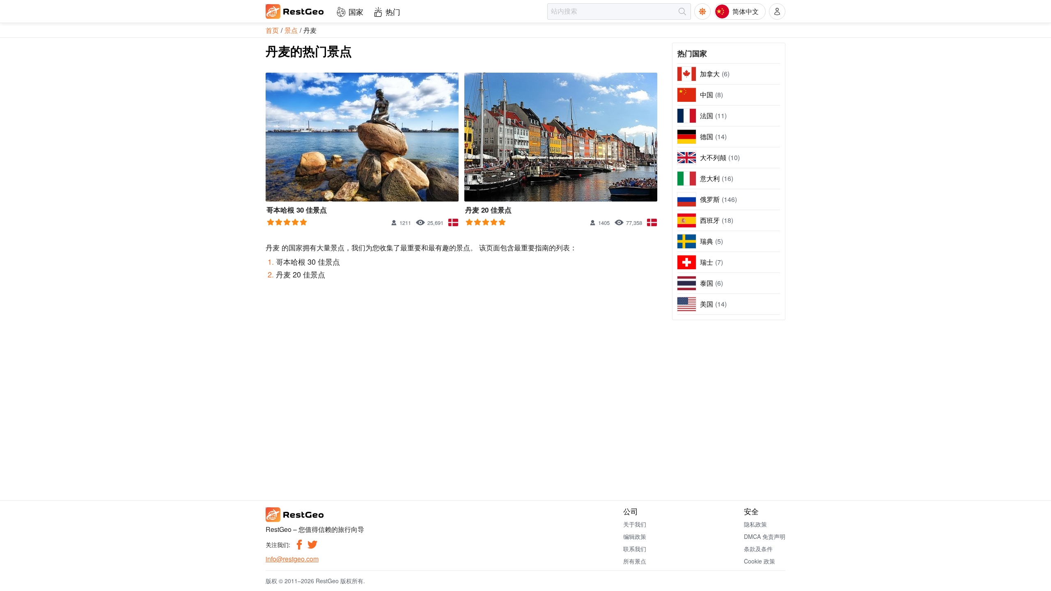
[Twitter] (312, 545)
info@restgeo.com (292, 559)
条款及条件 (758, 549)
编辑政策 (634, 536)
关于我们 (634, 524)
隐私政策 (755, 524)
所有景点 (634, 561)
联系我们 (634, 549)
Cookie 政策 (759, 561)
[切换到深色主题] (702, 11)
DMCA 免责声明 (764, 536)
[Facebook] (299, 545)
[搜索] (682, 11)
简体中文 (745, 11)
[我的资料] (777, 11)
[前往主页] (295, 11)
